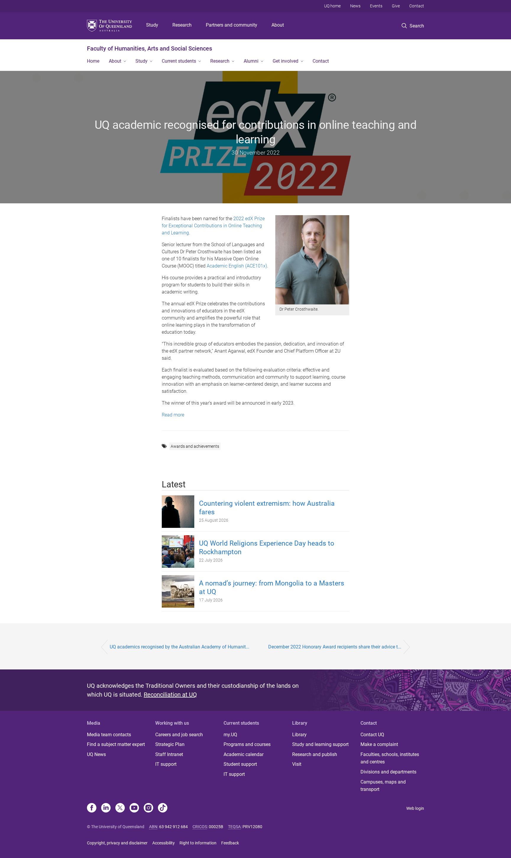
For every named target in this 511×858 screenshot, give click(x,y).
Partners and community (231, 25)
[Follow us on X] (120, 808)
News (355, 6)
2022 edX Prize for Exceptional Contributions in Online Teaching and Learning (213, 226)
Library (299, 734)
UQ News (96, 754)
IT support (166, 764)
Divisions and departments (388, 772)
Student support (240, 764)
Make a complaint (379, 744)
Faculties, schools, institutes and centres (389, 758)
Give (396, 6)
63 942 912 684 (173, 826)
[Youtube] (134, 808)
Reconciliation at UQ (170, 694)
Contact (416, 6)
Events (376, 6)
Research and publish (314, 754)
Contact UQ (372, 734)
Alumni (251, 61)
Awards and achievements (195, 446)
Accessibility (163, 843)
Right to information (198, 843)
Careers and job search (179, 734)
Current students (179, 61)
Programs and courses (247, 744)
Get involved (285, 61)
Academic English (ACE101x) (237, 266)
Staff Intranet (169, 754)
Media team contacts (109, 734)
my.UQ (230, 734)
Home (93, 61)
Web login (415, 808)
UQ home (332, 6)
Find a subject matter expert (116, 744)
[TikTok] (162, 808)
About (277, 25)
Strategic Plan (170, 744)
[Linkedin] (106, 808)
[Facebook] (91, 808)
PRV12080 (252, 826)
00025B (216, 826)
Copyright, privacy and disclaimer (117, 843)
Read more (173, 415)
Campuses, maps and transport (383, 785)
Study (152, 25)
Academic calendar (243, 754)
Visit (296, 764)
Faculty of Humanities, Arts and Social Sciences (149, 48)
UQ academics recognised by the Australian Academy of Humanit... (179, 647)
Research (182, 25)
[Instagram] (148, 808)
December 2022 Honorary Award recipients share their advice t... (334, 647)
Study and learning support (320, 744)
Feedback (230, 843)
